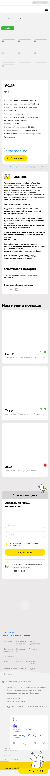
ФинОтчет (15, 759)
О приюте (7, 642)
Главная (5, 19)
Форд (9, 410)
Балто (9, 353)
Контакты (7, 674)
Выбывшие (14, 19)
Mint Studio (16, 768)
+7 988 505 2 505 (15, 151)
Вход (5, 661)
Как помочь (8, 656)
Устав (5, 759)
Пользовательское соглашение (9, 754)
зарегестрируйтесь (32, 167)
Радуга (32, 669)
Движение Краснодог (8, 650)
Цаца (8, 467)
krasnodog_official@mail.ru (29, 735)
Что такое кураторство (34, 643)
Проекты (33, 649)
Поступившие (9, 669)
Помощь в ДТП (20, 650)
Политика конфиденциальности (10, 749)
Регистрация (22, 661)
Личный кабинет (32, 662)
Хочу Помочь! (25, 552)
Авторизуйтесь (15, 167)
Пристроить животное (21, 643)
